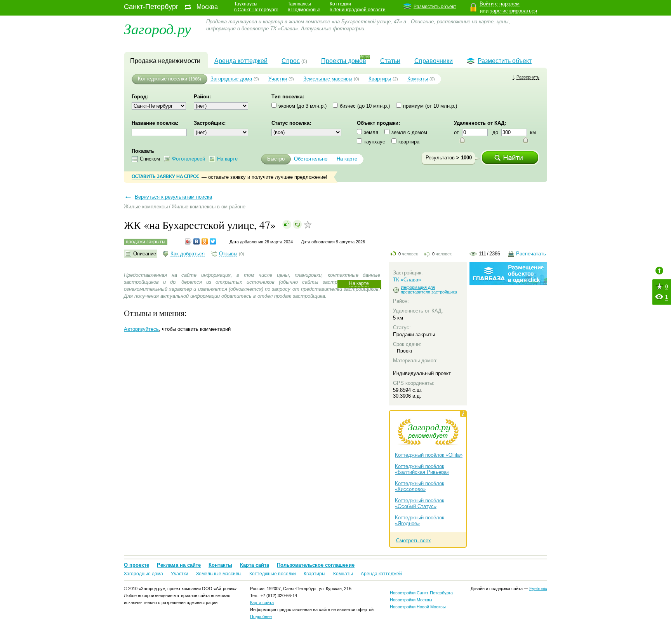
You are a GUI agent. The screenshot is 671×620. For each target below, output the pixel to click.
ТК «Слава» (407, 280)
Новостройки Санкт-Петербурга (421, 592)
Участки (277, 79)
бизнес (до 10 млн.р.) (365, 106)
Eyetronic (538, 588)
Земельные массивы (327, 79)
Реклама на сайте (179, 565)
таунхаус (374, 142)
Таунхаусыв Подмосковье (304, 6)
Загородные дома (231, 79)
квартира (408, 142)
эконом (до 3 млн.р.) (302, 106)
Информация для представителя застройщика (429, 289)
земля (371, 132)
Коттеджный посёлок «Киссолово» (419, 486)
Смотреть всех (413, 540)
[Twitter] (213, 241)
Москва (207, 7)
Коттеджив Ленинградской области (358, 6)
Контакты (220, 565)
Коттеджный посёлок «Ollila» (428, 455)
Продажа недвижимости (165, 61)
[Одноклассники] (205, 241)
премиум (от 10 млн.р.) (430, 106)
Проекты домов (343, 61)
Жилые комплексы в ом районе (208, 207)
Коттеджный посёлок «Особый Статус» (419, 503)
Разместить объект (435, 6)
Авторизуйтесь (141, 329)
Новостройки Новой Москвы (418, 606)
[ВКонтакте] (197, 241)
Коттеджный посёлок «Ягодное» (419, 520)
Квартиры (380, 79)
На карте (359, 283)
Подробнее (261, 616)
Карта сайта (254, 565)
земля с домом (409, 132)
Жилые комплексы (146, 207)
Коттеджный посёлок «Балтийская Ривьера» (422, 469)
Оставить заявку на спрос (165, 177)
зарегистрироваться (513, 11)
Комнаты (417, 79)
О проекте (136, 565)
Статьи (390, 61)
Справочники (433, 61)
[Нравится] (287, 224)
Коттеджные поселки (162, 79)
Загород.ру (157, 28)
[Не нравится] (297, 224)
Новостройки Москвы (411, 599)
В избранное (307, 224)
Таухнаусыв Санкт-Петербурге (256, 6)
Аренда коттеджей (241, 61)
